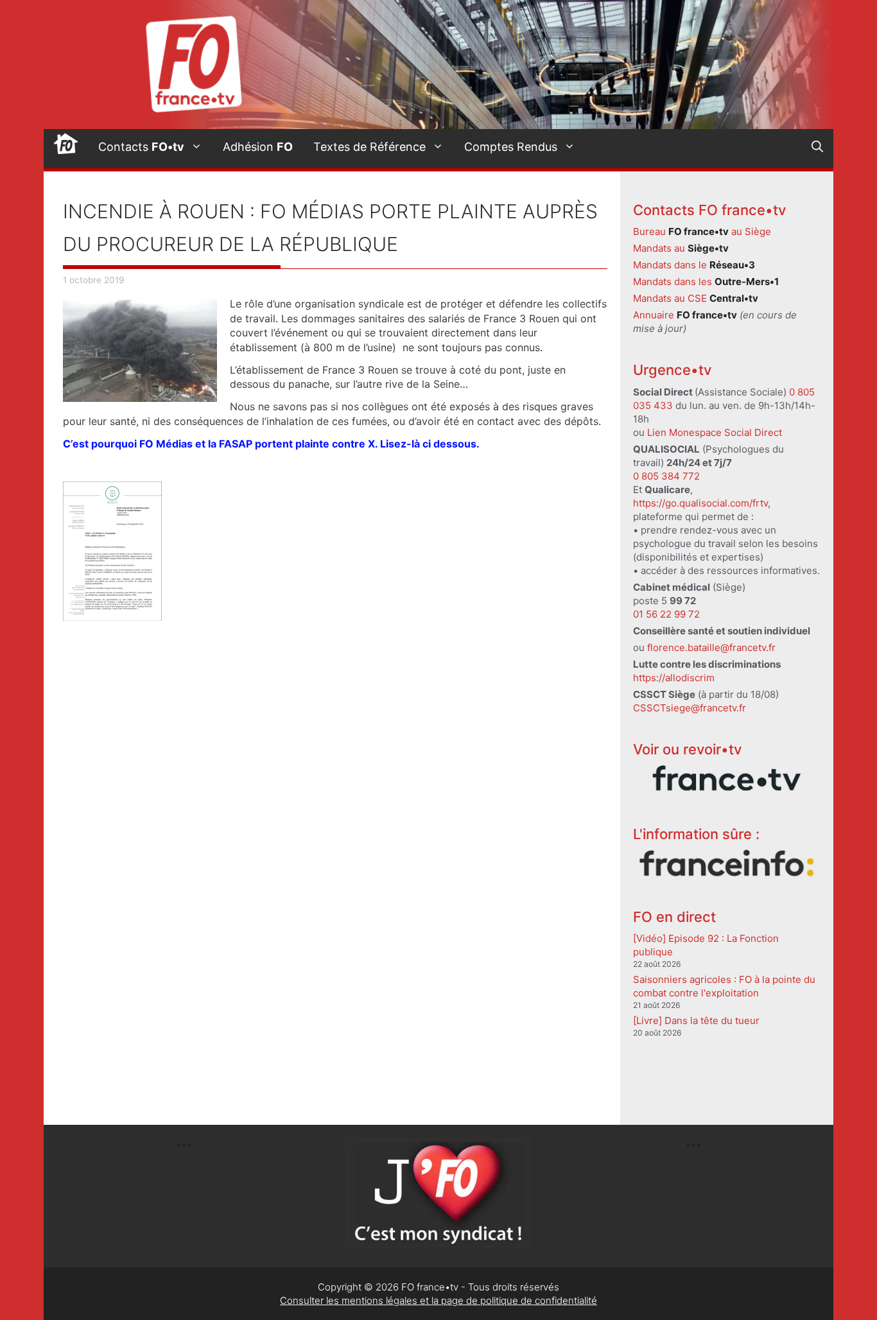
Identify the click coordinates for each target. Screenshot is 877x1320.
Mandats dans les (706, 281)
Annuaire (685, 315)
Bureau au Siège (702, 231)
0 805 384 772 (666, 476)
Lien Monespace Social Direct (714, 432)
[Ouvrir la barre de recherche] (817, 147)
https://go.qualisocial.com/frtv (700, 503)
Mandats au (681, 248)
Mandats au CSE (695, 298)
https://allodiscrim (674, 678)
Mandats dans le (694, 265)
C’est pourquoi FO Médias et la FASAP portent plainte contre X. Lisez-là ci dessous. (272, 443)
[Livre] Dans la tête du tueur (696, 1020)
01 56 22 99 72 (666, 614)
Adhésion (258, 146)
